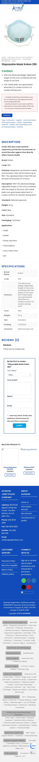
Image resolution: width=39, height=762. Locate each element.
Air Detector (31, 643)
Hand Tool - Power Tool (14, 733)
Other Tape (9, 718)
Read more (10, 475)
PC (24, 756)
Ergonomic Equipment (13, 633)
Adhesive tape (16, 702)
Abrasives (32, 705)
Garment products (13, 630)
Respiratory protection (11, 59)
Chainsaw (19, 736)
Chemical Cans (27, 658)
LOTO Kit (24, 666)
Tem (24, 697)
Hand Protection (22, 635)
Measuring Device (13, 653)
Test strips (32, 740)
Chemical (23, 705)
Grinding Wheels (11, 705)
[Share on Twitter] (34, 580)
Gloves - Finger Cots (22, 677)
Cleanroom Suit (30, 674)
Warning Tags (23, 669)
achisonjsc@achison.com (12, 540)
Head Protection (21, 638)
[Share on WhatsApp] (23, 580)
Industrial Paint (24, 725)
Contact (7, 115)
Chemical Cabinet (20, 661)
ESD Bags (7, 690)
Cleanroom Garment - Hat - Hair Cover (20, 687)
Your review (12, 380)
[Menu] (36, 8)
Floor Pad (12, 700)
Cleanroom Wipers (20, 690)
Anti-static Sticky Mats (23, 685)
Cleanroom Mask (28, 682)
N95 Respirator (24, 746)
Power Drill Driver (31, 736)
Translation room (13, 743)
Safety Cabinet (12, 658)
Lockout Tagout (19, 643)
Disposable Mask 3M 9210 (10, 468)
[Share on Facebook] (28, 580)
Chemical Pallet (24, 728)
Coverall (25, 743)
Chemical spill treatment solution (17, 723)
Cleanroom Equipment (12, 674)
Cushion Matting (24, 700)
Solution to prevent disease (14, 740)
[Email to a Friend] (23, 587)
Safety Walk (20, 718)
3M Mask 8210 (29, 467)
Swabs (10, 685)
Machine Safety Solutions (24, 720)
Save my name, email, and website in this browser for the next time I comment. (19, 418)
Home (4, 57)
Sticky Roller (8, 677)
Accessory (20, 707)
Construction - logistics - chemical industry (21, 120)
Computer (24, 753)
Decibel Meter (28, 653)
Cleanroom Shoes (19, 679)
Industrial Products (12, 697)
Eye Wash (27, 633)
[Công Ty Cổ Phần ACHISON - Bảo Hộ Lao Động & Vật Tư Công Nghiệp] (18, 8)
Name (9, 396)
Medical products (28, 630)
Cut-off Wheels (29, 702)
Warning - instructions (24, 628)
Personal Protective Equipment (20, 57)
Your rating (12, 370)
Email (9, 406)
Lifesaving (17, 640)
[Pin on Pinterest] (28, 587)
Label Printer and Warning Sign (18, 648)
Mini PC (18, 756)
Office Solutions (11, 753)
